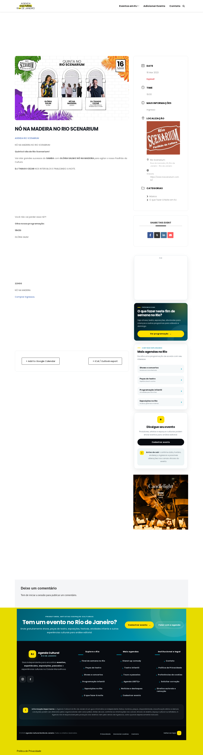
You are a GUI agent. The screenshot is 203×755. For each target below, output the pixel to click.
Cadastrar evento (161, 442)
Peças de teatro (93, 667)
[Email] (170, 235)
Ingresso (151, 109)
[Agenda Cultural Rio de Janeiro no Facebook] (30, 679)
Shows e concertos (93, 674)
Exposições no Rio (93, 688)
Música (153, 196)
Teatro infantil (131, 667)
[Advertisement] (101, 34)
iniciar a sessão (37, 595)
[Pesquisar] (183, 6)
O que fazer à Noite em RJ (163, 199)
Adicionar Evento (154, 6)
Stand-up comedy (131, 661)
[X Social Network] (157, 235)
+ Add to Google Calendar (40, 361)
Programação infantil (93, 681)
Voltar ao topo (172, 733)
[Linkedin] (164, 235)
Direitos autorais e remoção (166, 690)
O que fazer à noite (93, 695)
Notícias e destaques (131, 688)
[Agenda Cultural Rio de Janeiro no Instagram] (22, 679)
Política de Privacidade (170, 667)
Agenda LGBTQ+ (132, 681)
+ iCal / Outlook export (105, 361)
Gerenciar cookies (121, 734)
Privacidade (105, 734)
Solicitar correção (170, 681)
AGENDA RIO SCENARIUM (27, 138)
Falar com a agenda (169, 625)
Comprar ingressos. (25, 296)
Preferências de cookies (170, 674)
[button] (138, 6)
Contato (174, 6)
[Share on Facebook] (150, 235)
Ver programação (160, 333)
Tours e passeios (131, 674)
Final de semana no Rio (93, 661)
